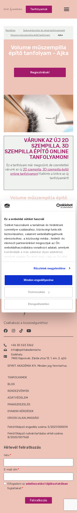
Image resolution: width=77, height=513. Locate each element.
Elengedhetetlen (38, 304)
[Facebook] (6, 331)
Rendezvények (18, 391)
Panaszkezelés (18, 404)
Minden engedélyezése (38, 280)
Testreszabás (36, 292)
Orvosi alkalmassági (23, 418)
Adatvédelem (17, 397)
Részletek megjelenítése (49, 268)
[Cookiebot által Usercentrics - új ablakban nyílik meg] (56, 206)
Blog (11, 384)
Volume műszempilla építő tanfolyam (30, 35)
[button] (66, 9)
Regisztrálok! (40, 72)
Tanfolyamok (17, 377)
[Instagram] (13, 331)
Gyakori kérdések (20, 411)
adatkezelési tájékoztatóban (47, 484)
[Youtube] (29, 331)
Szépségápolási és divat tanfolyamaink (44, 30)
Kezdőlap (11, 30)
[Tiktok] (21, 331)
